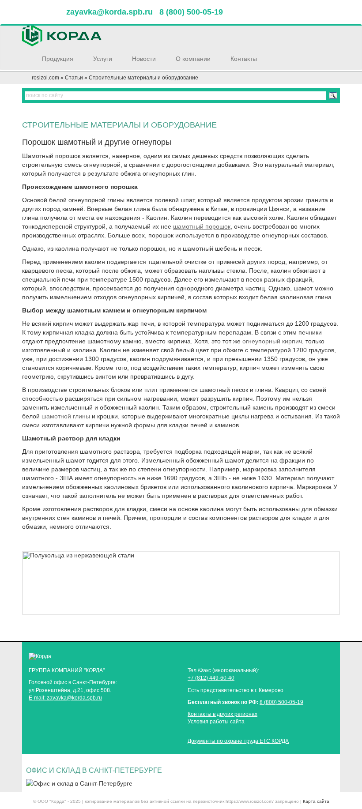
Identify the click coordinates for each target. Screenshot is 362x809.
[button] (46, 583)
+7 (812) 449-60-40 (211, 678)
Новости (145, 58)
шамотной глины (65, 416)
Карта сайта (316, 801)
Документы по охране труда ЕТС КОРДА (238, 741)
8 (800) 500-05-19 (281, 702)
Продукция (58, 58)
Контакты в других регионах (222, 714)
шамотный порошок (201, 226)
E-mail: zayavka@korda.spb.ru (65, 698)
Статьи (74, 78)
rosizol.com (45, 78)
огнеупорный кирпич (272, 341)
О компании (194, 58)
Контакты (244, 58)
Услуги (103, 58)
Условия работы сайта (216, 722)
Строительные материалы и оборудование (143, 78)
